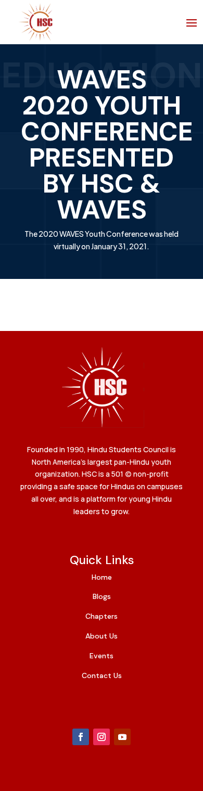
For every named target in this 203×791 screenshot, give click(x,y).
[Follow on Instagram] (101, 737)
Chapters (101, 616)
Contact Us (102, 675)
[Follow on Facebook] (80, 737)
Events (101, 655)
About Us (101, 636)
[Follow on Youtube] (122, 737)
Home (102, 577)
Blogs (102, 596)
